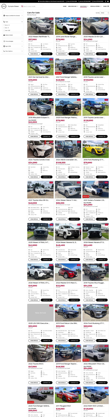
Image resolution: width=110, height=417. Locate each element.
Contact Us (46, 54)
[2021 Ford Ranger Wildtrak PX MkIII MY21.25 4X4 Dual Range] (68, 66)
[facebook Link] (106, 1)
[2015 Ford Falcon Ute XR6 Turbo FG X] (68, 313)
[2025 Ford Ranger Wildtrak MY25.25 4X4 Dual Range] (40, 395)
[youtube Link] (108, 1)
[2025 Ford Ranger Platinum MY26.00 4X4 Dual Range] (68, 107)
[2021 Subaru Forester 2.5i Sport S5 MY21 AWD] (95, 189)
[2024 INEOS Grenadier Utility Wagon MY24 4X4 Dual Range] (68, 149)
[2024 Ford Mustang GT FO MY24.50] (95, 313)
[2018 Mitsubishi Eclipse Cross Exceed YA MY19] (40, 107)
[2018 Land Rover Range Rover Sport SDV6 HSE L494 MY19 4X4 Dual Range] (68, 26)
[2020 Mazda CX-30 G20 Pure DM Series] (95, 26)
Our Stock (83, 6)
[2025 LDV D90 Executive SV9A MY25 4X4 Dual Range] (40, 313)
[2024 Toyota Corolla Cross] (40, 149)
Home (64, 6)
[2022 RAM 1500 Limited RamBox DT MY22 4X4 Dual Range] (95, 395)
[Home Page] (4, 6)
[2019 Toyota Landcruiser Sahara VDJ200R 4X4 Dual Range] (95, 107)
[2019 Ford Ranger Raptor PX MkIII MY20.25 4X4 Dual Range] (68, 353)
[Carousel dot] (32, 33)
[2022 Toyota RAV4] (40, 353)
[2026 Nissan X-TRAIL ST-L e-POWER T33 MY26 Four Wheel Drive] (40, 272)
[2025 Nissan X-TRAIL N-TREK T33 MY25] (40, 232)
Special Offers (95, 6)
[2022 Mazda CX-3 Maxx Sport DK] (68, 272)
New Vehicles (72, 6)
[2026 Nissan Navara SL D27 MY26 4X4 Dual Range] (68, 232)
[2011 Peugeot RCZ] (68, 395)
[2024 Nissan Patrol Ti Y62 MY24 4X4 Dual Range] (68, 189)
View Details (34, 54)
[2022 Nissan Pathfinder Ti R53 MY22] (40, 26)
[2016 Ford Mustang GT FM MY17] (95, 149)
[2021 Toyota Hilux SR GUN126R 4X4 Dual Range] (40, 189)
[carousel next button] (52, 26)
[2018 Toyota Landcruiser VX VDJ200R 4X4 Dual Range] (95, 66)
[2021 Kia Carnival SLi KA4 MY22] (40, 66)
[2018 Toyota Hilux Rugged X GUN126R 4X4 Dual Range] (95, 272)
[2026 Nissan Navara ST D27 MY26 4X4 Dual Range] (95, 232)
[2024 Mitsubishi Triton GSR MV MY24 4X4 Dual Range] (95, 353)
